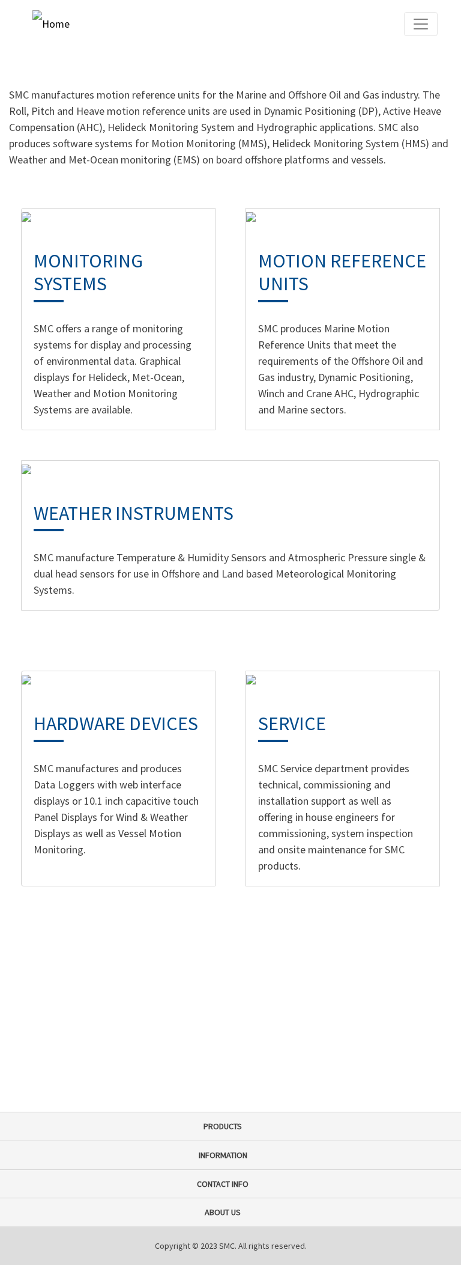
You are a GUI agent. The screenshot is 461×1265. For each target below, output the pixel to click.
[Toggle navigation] (421, 24)
